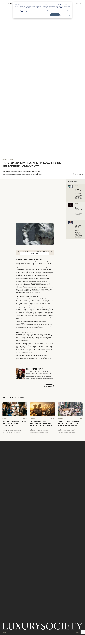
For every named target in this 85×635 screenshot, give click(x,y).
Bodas (22, 323)
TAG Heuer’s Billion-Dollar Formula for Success (78, 228)
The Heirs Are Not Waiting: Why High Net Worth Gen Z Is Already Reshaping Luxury (41, 424)
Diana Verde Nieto (34, 369)
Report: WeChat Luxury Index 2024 (78, 209)
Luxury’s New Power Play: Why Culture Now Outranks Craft (14, 423)
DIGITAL (76, 185)
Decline (65, 14)
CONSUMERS (4, 159)
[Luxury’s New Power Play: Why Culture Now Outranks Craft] (14, 409)
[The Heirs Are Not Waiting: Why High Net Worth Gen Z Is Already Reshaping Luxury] (42, 409)
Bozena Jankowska (20, 308)
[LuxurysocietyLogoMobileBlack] (8, 3)
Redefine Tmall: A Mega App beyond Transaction (78, 191)
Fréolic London (37, 283)
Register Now (34, 253)
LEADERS (77, 221)
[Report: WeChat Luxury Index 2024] (70, 204)
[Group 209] (42, 626)
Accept (55, 14)
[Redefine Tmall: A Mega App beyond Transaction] (70, 186)
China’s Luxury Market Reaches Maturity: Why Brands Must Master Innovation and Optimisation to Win (69, 425)
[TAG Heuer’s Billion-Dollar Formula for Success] (70, 222)
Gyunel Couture (29, 268)
